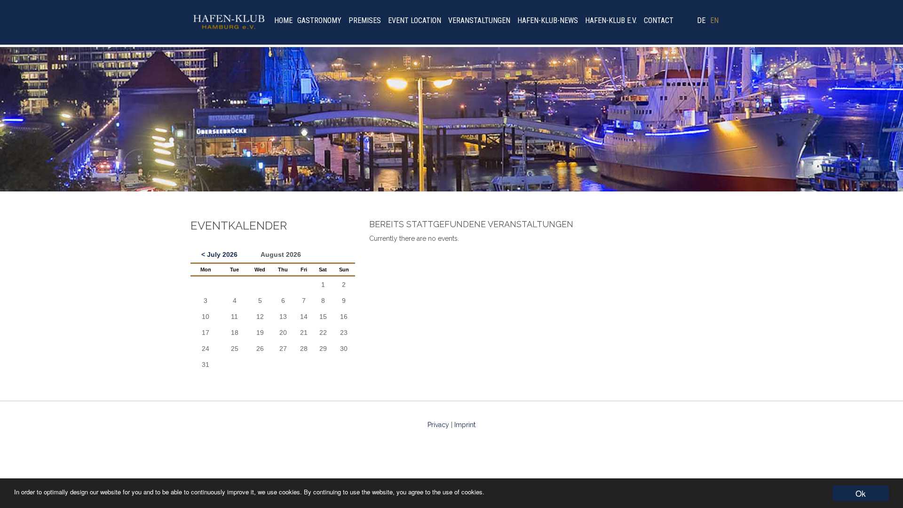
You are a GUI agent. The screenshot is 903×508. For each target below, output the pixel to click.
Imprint (464, 425)
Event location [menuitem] (414, 20)
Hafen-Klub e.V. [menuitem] (611, 20)
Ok (860, 493)
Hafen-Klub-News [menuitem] (547, 20)
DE (701, 20)
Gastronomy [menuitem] (319, 20)
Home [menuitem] (283, 20)
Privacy (438, 425)
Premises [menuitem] (365, 20)
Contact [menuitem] (658, 20)
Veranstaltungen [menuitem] (479, 20)
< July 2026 (219, 254)
